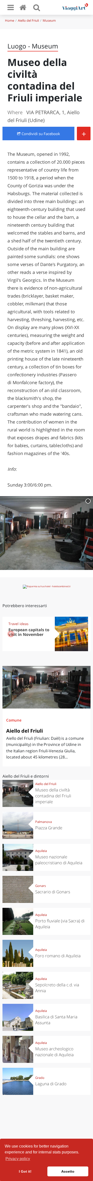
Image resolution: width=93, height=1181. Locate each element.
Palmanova (43, 821)
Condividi (40, 133)
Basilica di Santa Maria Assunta (56, 1019)
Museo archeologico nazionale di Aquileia (54, 1051)
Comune (14, 720)
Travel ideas (18, 623)
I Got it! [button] (25, 1171)
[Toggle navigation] (10, 7)
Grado (39, 1077)
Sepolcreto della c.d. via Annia (57, 987)
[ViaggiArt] (24, 7)
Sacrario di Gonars (52, 892)
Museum (49, 20)
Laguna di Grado (50, 1084)
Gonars (40, 885)
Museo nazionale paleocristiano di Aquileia (58, 860)
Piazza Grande (48, 828)
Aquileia (41, 851)
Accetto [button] (67, 1171)
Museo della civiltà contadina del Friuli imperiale (53, 795)
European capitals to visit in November (28, 632)
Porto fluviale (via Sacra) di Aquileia (60, 923)
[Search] (37, 7)
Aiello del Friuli (28, 20)
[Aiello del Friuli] (46, 687)
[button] (82, 634)
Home (9, 20)
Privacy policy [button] (17, 1159)
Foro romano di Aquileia (58, 956)
